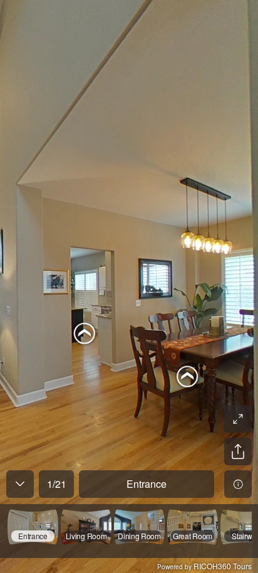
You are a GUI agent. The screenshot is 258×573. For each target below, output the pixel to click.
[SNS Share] (238, 451)
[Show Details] (238, 484)
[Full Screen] (238, 419)
